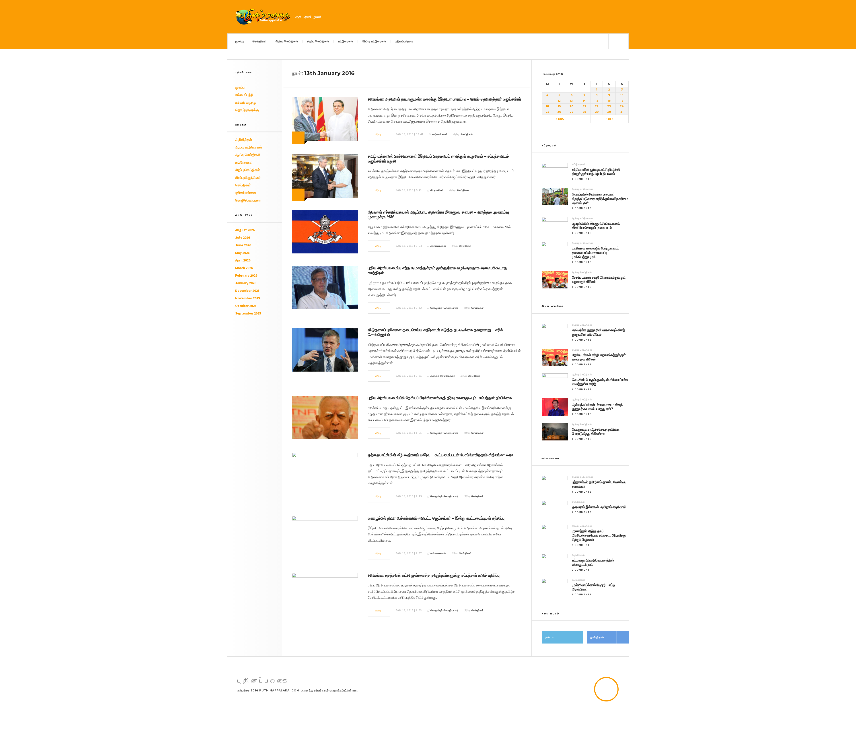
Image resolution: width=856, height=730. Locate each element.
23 (609, 106)
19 (559, 106)
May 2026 (242, 252)
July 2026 (242, 237)
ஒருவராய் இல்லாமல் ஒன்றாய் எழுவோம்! (599, 507)
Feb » (609, 118)
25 (547, 111)
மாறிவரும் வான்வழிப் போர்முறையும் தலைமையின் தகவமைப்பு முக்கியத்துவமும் (595, 252)
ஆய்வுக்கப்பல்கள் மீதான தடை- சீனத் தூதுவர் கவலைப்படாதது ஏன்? (597, 407)
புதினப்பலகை (263, 680)
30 (609, 111)
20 (571, 106)
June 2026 (243, 245)
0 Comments (582, 179)
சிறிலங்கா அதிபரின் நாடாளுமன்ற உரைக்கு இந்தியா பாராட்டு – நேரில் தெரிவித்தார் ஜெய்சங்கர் (444, 99)
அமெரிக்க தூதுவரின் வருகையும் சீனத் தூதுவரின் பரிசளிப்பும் (598, 332)
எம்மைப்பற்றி (244, 95)
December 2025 (247, 290)
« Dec (560, 118)
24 (622, 106)
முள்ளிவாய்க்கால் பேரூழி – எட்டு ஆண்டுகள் (593, 587)
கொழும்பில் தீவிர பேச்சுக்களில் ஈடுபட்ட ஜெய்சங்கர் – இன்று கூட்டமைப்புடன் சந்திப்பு (436, 518)
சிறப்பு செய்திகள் (318, 41)
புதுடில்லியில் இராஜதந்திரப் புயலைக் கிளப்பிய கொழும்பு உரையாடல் (596, 225)
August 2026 (245, 230)
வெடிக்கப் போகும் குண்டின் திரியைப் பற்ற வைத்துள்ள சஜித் (600, 382)
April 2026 (242, 260)
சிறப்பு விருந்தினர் (248, 177)
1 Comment (581, 545)
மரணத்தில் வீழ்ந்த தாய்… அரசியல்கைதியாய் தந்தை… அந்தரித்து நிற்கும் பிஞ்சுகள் (599, 535)
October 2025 (245, 305)
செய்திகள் (259, 41)
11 (547, 100)
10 (621, 95)
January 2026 (245, 283)
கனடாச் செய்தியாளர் (442, 375)
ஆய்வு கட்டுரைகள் (374, 41)
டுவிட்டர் (549, 637)
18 (547, 106)
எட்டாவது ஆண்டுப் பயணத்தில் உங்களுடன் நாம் (593, 562)
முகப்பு (239, 41)
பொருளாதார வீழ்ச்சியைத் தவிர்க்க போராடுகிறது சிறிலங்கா (595, 431)
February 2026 (246, 275)
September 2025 (248, 313)
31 (621, 111)
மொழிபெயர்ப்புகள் (248, 200)
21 (584, 106)
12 (559, 100)
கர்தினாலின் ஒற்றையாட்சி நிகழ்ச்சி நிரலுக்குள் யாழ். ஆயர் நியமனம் (596, 171)
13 (571, 100)
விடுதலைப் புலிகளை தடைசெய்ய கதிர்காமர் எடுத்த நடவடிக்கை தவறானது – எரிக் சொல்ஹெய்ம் (435, 332)
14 (584, 100)
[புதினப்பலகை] (263, 16)
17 (621, 100)
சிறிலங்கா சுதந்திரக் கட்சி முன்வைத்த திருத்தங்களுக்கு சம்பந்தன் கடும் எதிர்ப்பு (434, 575)
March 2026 (244, 267)
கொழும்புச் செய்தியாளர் (444, 307)
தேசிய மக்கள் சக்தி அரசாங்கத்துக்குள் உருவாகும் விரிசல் (599, 279)
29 (597, 111)
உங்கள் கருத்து (246, 102)
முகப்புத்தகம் (597, 637)
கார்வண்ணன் (440, 134)
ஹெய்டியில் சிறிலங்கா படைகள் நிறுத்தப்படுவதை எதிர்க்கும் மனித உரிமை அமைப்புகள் (600, 198)
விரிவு (378, 134)
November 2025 (247, 298)
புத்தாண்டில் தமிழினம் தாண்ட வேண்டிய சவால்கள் (599, 484)
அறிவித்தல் (243, 139)
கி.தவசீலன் (437, 190)
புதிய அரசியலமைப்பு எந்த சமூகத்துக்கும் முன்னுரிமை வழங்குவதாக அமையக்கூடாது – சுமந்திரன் (439, 270)
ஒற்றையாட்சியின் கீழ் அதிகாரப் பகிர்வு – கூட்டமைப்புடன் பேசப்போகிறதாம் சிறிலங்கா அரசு (441, 454)
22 (597, 106)
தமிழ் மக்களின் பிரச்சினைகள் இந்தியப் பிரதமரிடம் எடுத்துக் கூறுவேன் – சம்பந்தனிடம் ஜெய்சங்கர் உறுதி (438, 159)
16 (609, 100)
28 (584, 111)
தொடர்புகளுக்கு (247, 110)
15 (596, 100)
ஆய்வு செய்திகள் (286, 41)
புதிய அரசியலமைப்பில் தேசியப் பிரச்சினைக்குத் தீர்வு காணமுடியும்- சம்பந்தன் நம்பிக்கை (440, 397)
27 (571, 111)
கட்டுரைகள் (345, 41)
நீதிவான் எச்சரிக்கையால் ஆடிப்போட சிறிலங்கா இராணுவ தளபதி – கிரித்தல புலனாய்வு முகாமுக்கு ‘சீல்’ (438, 215)
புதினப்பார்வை (404, 41)
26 (559, 111)
